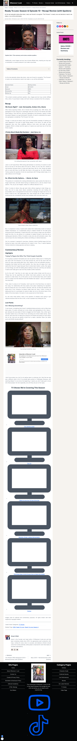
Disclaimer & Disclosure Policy (13, 680)
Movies (64, 680)
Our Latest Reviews (64, 684)
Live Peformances (64, 677)
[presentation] (66, 39)
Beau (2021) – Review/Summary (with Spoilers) (41, 657)
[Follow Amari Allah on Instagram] (15, 650)
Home (6, 7)
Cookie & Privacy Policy (13, 677)
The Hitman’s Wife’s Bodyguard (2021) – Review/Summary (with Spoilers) (15, 657)
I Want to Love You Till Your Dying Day (29, 500)
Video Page (64, 690)
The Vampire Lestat (29, 426)
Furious (29, 611)
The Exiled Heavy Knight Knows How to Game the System (29, 574)
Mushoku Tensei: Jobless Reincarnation (29, 537)
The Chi (29, 463)
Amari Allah (8, 18)
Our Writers (13, 690)
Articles (64, 667)
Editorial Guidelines (13, 684)
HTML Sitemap (13, 687)
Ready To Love (20, 627)
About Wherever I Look (13, 671)
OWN (14, 627)
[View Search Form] (72, 3)
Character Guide (49, 3)
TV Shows (34, 3)
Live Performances (60, 3)
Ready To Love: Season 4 (31, 627)
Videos (68, 3)
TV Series (63, 687)
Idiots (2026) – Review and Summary (66, 48)
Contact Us (13, 674)
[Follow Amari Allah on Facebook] (12, 650)
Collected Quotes (64, 674)
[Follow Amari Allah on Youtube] (17, 650)
